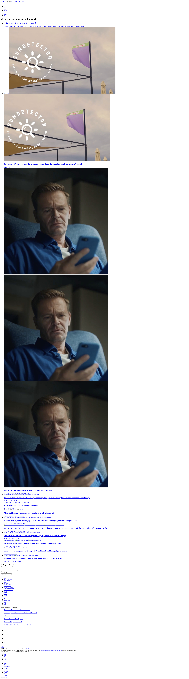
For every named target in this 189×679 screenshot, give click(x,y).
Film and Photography (9, 588)
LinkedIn (6, 673)
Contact (5, 10)
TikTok (5, 675)
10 (4, 642)
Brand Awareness (8, 579)
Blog (5, 15)
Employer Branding (8, 587)
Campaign (6, 583)
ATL (5, 578)
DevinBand (14, 1)
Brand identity (7, 580)
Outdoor (5, 594)
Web (5, 604)
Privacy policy (7, 666)
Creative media (7, 586)
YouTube (6, 671)
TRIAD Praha (20, 1)
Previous (3, 627)
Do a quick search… (19, 570)
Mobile (5, 591)
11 (4, 643)
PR (4, 598)
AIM (5, 9)
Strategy (5, 603)
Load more (3, 647)
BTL (5, 582)
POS (5, 596)
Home (5, 3)
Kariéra (5, 14)
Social (5, 602)
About (5, 5)
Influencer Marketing (8, 590)
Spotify (5, 672)
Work (5, 6)
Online (5, 592)
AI (4, 576)
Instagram (6, 668)
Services (5, 7)
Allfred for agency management (32, 648)
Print (5, 599)
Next (2, 646)
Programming (7, 600)
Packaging (6, 595)
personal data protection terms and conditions (51, 650)
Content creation (7, 584)
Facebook (6, 670)
